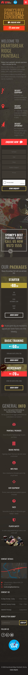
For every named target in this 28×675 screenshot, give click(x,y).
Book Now (15, 28)
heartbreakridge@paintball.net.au (11, 587)
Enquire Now (15, 22)
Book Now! (14, 315)
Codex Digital (14, 670)
